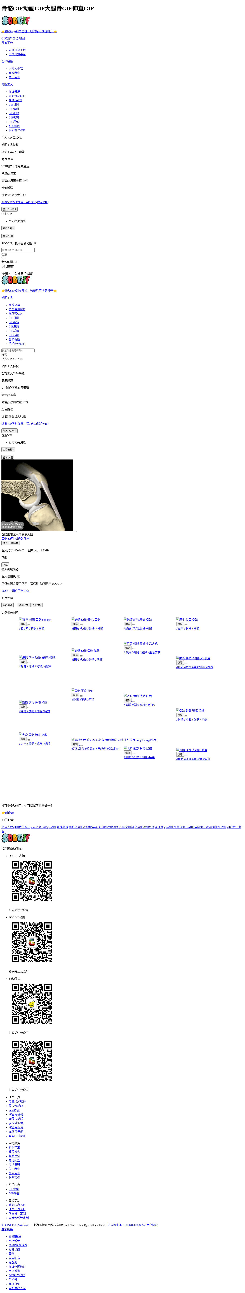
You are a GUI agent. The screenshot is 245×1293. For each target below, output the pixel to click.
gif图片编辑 (16, 1118)
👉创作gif (7, 812)
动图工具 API (17, 1209)
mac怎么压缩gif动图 (43, 827)
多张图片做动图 (108, 827)
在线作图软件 (17, 1266)
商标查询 (14, 1283)
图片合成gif (16, 1105)
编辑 (23, 624)
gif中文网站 (126, 827)
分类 (15, 38)
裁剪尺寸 (23, 605)
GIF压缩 (14, 121)
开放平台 (7, 42)
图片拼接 (36, 605)
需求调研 (14, 1164)
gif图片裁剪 (16, 1127)
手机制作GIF (17, 130)
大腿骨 (18, 538)
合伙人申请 (16, 68)
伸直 (26, 538)
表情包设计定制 (19, 1217)
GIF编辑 (14, 108)
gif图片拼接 (16, 1114)
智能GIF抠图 (17, 1136)
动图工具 (7, 84)
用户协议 (152, 1225)
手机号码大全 (17, 1288)
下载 (5, 564)
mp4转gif (14, 1110)
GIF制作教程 (17, 1275)
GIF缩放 (14, 113)
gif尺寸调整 (16, 1123)
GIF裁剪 (14, 117)
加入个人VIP (9, 209)
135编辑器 (15, 1236)
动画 (11, 538)
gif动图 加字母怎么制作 (179, 827)
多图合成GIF (17, 96)
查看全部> (8, 228)
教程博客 (14, 1151)
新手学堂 (14, 1147)
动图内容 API (17, 1204)
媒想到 (13, 1262)
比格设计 (14, 1240)
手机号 (13, 1279)
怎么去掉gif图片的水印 (15, 827)
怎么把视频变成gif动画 (149, 827)
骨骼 (4, 538)
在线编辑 (7, 605)
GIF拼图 (14, 104)
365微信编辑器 (18, 1245)
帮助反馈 (14, 1156)
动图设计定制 (17, 1213)
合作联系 (7, 61)
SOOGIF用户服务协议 (15, 590)
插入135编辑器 (10, 543)
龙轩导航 (14, 1249)
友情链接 (7, 1229)
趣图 (22, 38)
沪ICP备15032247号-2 (14, 1225)
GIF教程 (14, 1193)
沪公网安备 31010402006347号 (127, 1225)
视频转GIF (15, 100)
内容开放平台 (17, 50)
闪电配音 (14, 1258)
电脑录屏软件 (17, 1101)
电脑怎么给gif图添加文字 (210, 827)
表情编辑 (62, 827)
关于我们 (14, 77)
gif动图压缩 (16, 1131)
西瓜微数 (14, 1271)
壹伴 (11, 1253)
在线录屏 (14, 91)
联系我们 (14, 73)
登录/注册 (8, 236)
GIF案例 (14, 1189)
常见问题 (14, 1160)
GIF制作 (6, 38)
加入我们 (14, 1173)
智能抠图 (14, 126)
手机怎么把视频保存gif (83, 827)
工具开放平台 (17, 54)
